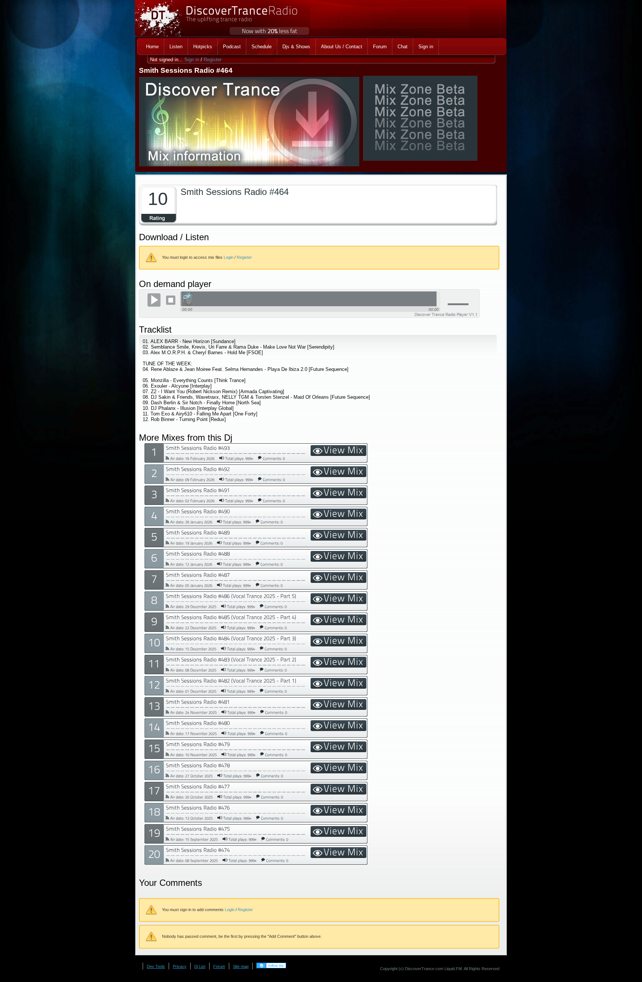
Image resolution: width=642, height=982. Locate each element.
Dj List (199, 966)
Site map (241, 966)
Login (228, 257)
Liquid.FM (453, 968)
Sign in (191, 59)
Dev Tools (156, 966)
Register (212, 59)
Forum (219, 966)
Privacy (180, 966)
